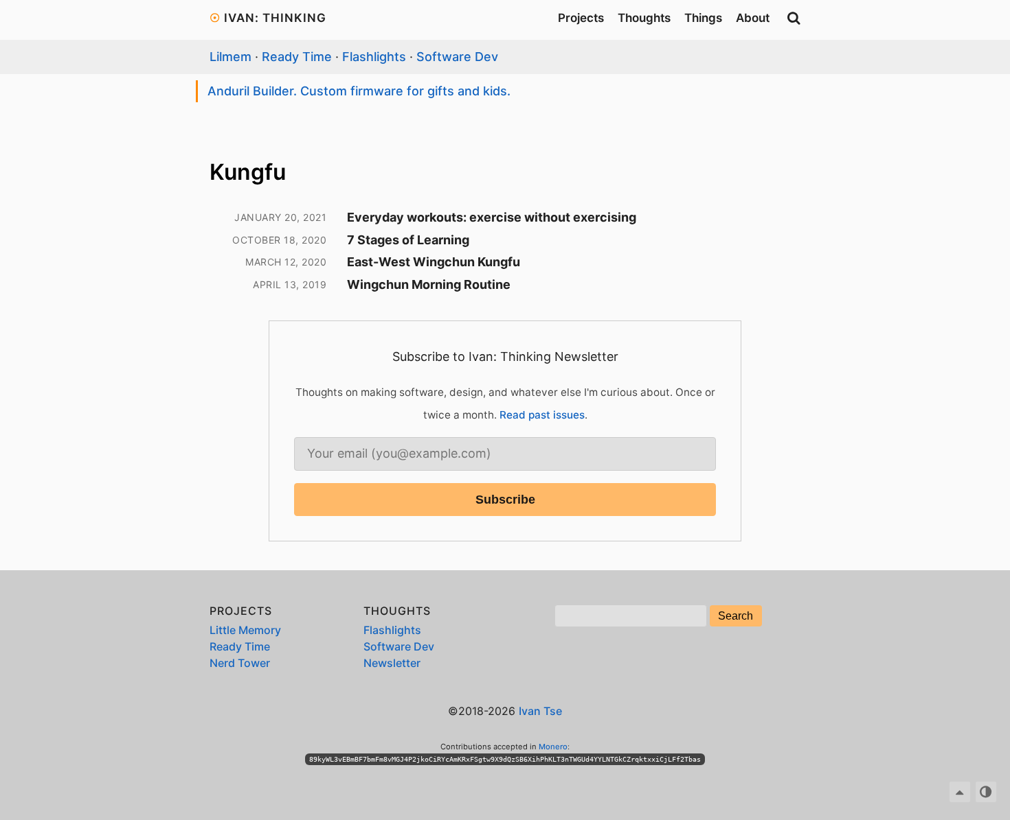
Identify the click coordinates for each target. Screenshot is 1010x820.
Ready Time (297, 56)
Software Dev (457, 56)
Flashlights (374, 56)
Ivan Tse (540, 711)
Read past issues (542, 414)
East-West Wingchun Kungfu (433, 262)
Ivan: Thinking (275, 18)
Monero (553, 746)
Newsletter (391, 663)
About (753, 18)
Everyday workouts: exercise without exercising (491, 217)
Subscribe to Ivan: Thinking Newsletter (505, 356)
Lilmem (230, 56)
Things (703, 18)
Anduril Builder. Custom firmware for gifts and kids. (358, 91)
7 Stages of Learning (408, 240)
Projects (581, 18)
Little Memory (245, 630)
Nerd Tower (240, 663)
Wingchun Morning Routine (428, 284)
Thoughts (644, 18)
